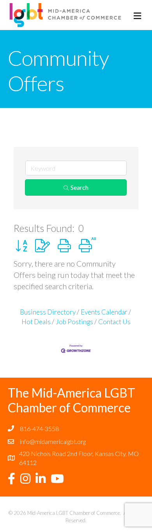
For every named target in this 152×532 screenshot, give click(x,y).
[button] (21, 245)
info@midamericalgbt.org (53, 441)
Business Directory (48, 312)
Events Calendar (104, 312)
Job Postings (74, 322)
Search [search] (79, 187)
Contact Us (114, 322)
